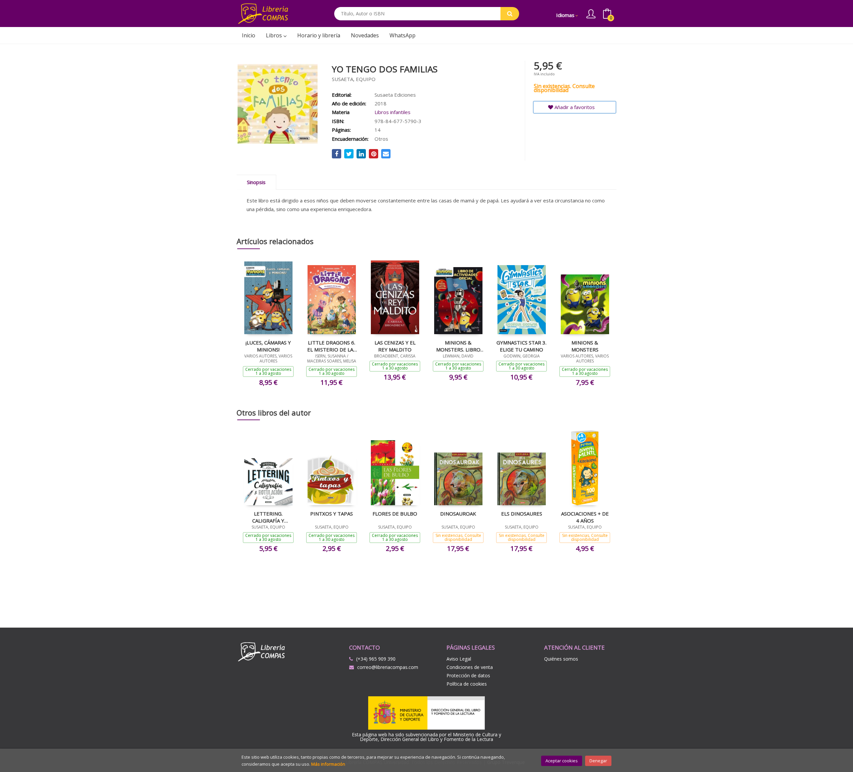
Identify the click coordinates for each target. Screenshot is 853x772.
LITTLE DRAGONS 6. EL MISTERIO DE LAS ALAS (331, 345)
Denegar (598, 761)
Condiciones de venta (469, 667)
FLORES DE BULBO (395, 513)
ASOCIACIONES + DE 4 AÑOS (585, 517)
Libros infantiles (393, 112)
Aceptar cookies (561, 761)
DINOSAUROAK (458, 513)
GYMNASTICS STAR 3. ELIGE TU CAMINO (521, 345)
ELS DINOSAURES (521, 513)
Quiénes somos (561, 659)
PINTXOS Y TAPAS (331, 513)
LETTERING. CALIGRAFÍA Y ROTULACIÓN (268, 517)
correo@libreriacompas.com (387, 667)
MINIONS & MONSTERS (584, 345)
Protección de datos (468, 675)
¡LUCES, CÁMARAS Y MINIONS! (268, 345)
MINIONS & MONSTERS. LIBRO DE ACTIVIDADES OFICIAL (458, 345)
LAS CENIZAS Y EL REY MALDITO (395, 345)
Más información (328, 764)
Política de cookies (466, 684)
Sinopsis (256, 182)
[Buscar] (509, 13)
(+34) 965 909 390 (376, 659)
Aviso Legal (458, 659)
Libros (274, 35)
